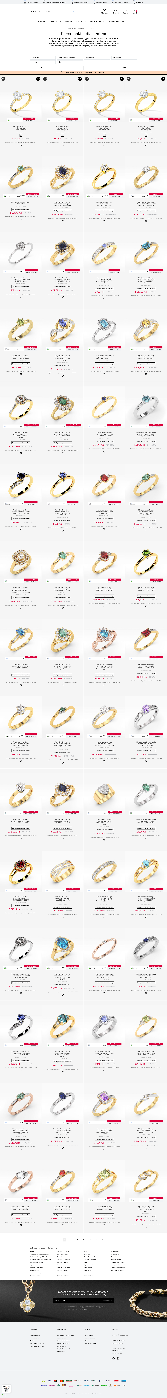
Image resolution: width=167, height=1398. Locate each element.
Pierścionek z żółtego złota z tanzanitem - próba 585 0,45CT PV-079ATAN (63, 358)
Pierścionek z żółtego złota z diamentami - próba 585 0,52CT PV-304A (21, 435)
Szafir (85, 1251)
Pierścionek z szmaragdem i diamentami (20, 203)
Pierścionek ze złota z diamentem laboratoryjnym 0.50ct (104, 203)
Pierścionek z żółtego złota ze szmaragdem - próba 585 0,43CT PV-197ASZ (146, 512)
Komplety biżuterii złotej (117, 1262)
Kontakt (47, 11)
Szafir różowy (88, 1254)
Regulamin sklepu (97, 1393)
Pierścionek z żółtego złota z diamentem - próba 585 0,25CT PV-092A (146, 203)
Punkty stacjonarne (90, 1343)
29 (96, 1240)
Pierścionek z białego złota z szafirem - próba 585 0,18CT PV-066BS (146, 975)
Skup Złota (139, 2)
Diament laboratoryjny (36, 1273)
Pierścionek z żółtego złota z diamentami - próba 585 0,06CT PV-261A (146, 1208)
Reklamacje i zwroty (63, 1343)
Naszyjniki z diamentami (118, 1265)
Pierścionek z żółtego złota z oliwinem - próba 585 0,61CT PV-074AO (21, 357)
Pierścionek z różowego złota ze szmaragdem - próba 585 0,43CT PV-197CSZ (20, 1131)
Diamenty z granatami (63, 1265)
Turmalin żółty (115, 1254)
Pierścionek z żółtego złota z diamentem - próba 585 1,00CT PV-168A (21, 821)
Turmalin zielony (115, 1251)
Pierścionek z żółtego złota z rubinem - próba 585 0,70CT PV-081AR (104, 589)
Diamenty (32, 1251)
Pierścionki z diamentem (118, 1267)
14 (20, 135)
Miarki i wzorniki (61, 1346)
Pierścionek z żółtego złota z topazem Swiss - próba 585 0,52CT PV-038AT (146, 899)
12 (62, 135)
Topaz (85, 1262)
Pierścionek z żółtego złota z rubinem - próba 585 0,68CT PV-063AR (104, 511)
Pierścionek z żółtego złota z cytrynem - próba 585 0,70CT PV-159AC (146, 357)
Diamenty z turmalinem (90, 1273)
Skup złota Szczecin (90, 1338)
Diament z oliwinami (62, 1254)
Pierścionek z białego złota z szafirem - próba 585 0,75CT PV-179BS (62, 1130)
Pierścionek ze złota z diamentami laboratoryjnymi (21, 128)
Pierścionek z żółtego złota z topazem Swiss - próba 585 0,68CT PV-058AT (146, 280)
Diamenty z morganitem (63, 1267)
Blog (40, 11)
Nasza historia (89, 1335)
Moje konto (33, 1329)
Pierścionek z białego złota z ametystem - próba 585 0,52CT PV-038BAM (146, 743)
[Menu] (10, 1385)
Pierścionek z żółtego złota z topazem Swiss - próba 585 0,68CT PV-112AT (21, 667)
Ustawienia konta (34, 1338)
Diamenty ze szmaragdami (118, 1256)
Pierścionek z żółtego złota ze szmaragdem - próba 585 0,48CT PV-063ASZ (62, 590)
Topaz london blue (89, 1265)
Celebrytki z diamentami (36, 1267)
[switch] (6, 1391)
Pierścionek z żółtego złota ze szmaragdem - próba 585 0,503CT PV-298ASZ (62, 435)
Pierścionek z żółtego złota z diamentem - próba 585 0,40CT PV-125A (21, 743)
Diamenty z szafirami (63, 1275)
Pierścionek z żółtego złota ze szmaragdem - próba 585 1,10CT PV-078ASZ (62, 667)
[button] (20, 145)
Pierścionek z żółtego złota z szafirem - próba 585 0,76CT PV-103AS (62, 279)
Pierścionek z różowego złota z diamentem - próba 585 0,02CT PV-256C (104, 975)
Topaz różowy (88, 1267)
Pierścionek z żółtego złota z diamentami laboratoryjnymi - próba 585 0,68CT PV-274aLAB (21, 590)
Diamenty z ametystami (63, 1259)
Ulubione (32, 1340)
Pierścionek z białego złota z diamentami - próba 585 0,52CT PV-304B (21, 975)
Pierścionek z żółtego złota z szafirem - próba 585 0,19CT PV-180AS (104, 434)
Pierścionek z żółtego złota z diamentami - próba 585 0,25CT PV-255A (104, 899)
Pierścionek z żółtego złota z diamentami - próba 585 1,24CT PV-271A (104, 743)
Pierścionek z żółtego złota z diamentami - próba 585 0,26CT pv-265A (104, 822)
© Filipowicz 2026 (70, 1393)
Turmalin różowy (88, 1275)
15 (146, 135)
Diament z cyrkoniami (63, 1251)
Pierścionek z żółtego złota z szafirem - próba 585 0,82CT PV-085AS (62, 203)
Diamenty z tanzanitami (90, 1256)
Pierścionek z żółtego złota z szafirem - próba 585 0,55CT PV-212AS (21, 511)
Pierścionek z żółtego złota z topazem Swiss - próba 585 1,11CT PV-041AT (62, 1054)
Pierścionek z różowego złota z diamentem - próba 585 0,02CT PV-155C (21, 1207)
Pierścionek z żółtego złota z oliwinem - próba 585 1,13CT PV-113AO (104, 1207)
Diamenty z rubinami (62, 1273)
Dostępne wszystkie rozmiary (20, 209)
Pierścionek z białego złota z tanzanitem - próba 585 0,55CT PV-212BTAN (21, 1053)
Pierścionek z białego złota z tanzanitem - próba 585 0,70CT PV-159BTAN (104, 1053)
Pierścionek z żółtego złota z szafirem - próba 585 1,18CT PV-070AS (62, 821)
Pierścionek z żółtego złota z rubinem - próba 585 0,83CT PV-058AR (146, 666)
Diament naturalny (35, 1275)
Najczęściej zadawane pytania (65, 1335)
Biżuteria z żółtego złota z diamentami (40, 1259)
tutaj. (85, 1309)
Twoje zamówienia (35, 1335)
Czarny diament (34, 1270)
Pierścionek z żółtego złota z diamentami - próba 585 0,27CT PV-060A (63, 899)
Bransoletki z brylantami (36, 1262)
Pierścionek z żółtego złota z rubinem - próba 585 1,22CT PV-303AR (20, 898)
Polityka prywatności (83, 1393)
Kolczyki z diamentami (117, 1259)
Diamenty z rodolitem (63, 1270)
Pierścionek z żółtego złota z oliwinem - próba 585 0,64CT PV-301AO (146, 589)
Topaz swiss (87, 1270)
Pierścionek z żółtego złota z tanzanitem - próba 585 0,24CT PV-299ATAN (104, 280)
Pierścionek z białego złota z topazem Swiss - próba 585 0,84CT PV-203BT (104, 357)
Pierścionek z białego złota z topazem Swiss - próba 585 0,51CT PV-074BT (146, 434)
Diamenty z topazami (90, 1259)
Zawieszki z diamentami (117, 1270)
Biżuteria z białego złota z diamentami (40, 1254)
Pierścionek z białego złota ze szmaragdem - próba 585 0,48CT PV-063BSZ (146, 821)
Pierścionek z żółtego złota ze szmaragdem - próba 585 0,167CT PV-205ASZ (62, 744)
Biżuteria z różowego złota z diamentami (41, 1256)
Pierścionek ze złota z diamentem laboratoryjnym (146, 128)
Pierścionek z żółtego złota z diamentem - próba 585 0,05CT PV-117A (146, 1130)
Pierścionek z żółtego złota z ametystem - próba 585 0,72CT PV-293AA (104, 1131)
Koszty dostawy (61, 1338)
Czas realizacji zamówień (64, 1340)
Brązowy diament (35, 1265)
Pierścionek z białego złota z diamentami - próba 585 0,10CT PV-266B (21, 279)
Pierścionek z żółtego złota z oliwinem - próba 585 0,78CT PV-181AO (146, 1053)
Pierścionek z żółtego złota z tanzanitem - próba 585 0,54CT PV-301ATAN (63, 512)
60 (41, 68)
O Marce (33, 11)
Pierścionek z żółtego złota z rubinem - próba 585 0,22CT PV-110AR (62, 1207)
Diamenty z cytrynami (63, 1262)
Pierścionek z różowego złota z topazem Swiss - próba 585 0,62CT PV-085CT (104, 667)
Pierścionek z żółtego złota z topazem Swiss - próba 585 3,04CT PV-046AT (62, 976)
